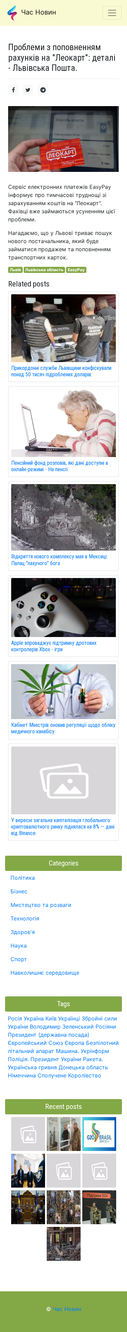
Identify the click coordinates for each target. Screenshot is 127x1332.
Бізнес (18, 891)
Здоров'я (22, 932)
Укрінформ (95, 1051)
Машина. (67, 1051)
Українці (69, 1018)
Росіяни (106, 1026)
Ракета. (93, 1059)
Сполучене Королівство (69, 1075)
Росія (15, 1018)
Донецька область (83, 1067)
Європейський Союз (35, 1042)
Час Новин (37, 12)
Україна (34, 1018)
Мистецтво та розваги (40, 904)
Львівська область (44, 269)
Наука (18, 945)
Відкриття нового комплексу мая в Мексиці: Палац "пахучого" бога (59, 559)
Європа (74, 1042)
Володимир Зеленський (62, 1026)
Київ (51, 1018)
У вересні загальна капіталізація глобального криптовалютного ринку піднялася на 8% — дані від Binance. (62, 826)
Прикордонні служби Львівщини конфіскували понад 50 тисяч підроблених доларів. (61, 371)
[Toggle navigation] (112, 13)
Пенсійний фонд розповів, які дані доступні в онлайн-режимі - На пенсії (59, 466)
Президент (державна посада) (48, 1034)
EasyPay (76, 269)
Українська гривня (32, 1067)
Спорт (18, 959)
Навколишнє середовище (44, 972)
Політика (22, 877)
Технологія (24, 918)
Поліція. (18, 1059)
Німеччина (22, 1075)
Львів (15, 269)
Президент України (55, 1059)
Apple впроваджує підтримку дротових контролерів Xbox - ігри (54, 646)
